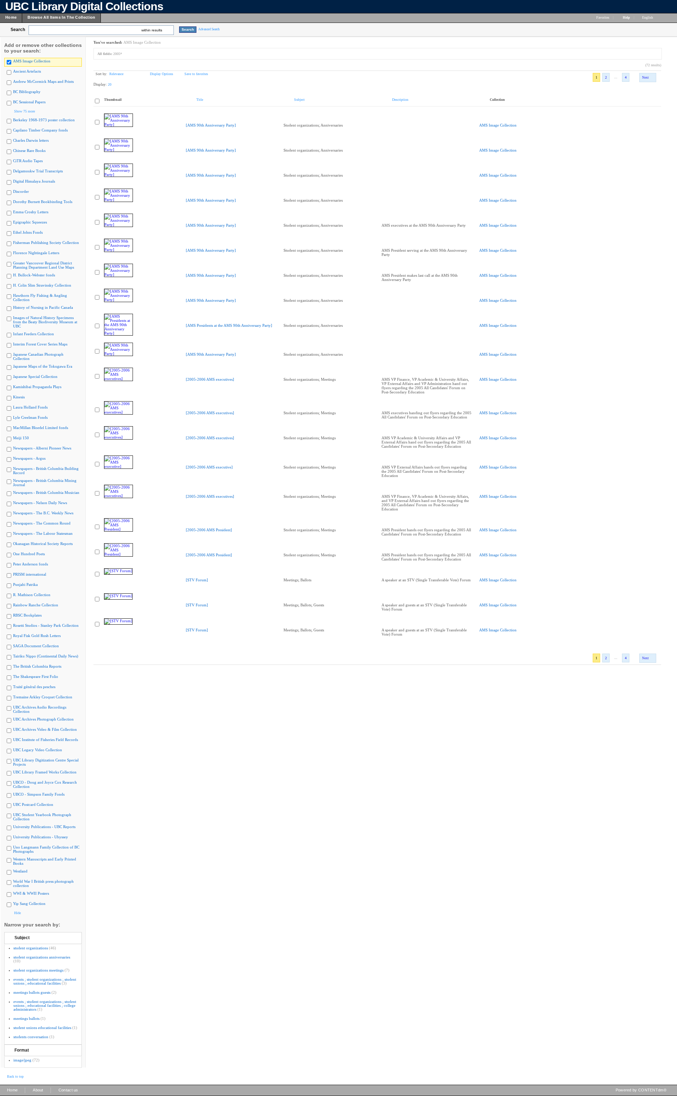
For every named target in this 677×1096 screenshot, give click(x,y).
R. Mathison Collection (31, 595)
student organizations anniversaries (41, 957)
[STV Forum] (197, 580)
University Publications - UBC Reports (44, 827)
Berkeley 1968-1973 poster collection (44, 120)
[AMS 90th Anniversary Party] (211, 125)
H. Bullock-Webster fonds (34, 275)
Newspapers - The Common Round (42, 523)
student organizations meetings (38, 970)
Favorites (602, 17)
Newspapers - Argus (29, 458)
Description (400, 100)
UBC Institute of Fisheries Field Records (45, 739)
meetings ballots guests (31, 992)
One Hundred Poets (29, 554)
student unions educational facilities (42, 1027)
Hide (17, 913)
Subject (22, 937)
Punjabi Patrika (25, 584)
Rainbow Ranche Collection (35, 605)
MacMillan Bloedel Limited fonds (40, 427)
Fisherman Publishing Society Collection (46, 242)
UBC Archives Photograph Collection (43, 719)
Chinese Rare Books (29, 150)
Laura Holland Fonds (30, 407)
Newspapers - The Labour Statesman (43, 533)
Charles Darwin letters (31, 140)
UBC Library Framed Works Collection (45, 772)
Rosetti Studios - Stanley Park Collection (46, 625)
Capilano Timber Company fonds (40, 130)
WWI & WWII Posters (31, 893)
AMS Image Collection (31, 61)
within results (151, 30)
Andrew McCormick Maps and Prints (43, 81)
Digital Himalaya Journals (34, 181)
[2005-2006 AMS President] (209, 530)
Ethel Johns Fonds (28, 232)
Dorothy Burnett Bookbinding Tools (42, 202)
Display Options (161, 74)
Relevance (116, 74)
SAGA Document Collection (36, 646)
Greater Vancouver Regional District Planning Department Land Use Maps (43, 265)
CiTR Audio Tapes (28, 161)
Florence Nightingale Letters (36, 253)
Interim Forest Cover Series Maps (40, 344)
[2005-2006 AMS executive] (209, 467)
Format (21, 1050)
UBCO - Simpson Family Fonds (39, 794)
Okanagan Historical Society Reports (43, 543)
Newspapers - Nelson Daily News (40, 503)
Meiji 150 (21, 438)
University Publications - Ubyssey (40, 837)
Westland (20, 871)
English (648, 17)
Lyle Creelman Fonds (30, 417)
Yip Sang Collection (29, 903)
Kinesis (19, 397)
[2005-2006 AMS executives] (210, 379)
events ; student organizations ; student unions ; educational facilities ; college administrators (44, 1005)
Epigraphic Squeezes (30, 222)
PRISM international (29, 574)
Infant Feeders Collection (33, 334)
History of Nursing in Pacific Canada (43, 307)
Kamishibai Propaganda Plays (37, 387)
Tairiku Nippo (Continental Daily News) (45, 656)
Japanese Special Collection (35, 376)
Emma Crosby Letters (30, 212)
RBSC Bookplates (27, 615)
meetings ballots (26, 1018)
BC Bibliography (27, 92)
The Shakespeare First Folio (35, 676)
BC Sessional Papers (29, 102)
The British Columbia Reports (37, 666)
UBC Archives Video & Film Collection (45, 729)
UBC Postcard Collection (33, 804)
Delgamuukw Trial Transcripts (38, 171)
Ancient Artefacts (27, 71)
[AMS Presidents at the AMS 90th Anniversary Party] (229, 325)
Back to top (15, 1076)
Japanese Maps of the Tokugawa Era (42, 366)
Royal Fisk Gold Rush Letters (37, 635)
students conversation (30, 1037)
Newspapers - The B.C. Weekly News (43, 513)
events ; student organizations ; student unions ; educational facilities (44, 981)
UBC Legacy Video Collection (37, 750)
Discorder (21, 191)
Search (18, 29)
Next (645, 77)
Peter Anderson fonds (30, 564)
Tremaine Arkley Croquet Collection (42, 697)
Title (199, 100)
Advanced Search (209, 29)
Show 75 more (24, 111)
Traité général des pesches (34, 687)
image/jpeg (22, 1060)
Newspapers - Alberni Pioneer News (42, 448)
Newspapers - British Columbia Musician (46, 492)
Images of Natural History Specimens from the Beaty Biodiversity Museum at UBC (45, 322)
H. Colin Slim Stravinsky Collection (42, 285)
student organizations (30, 948)
